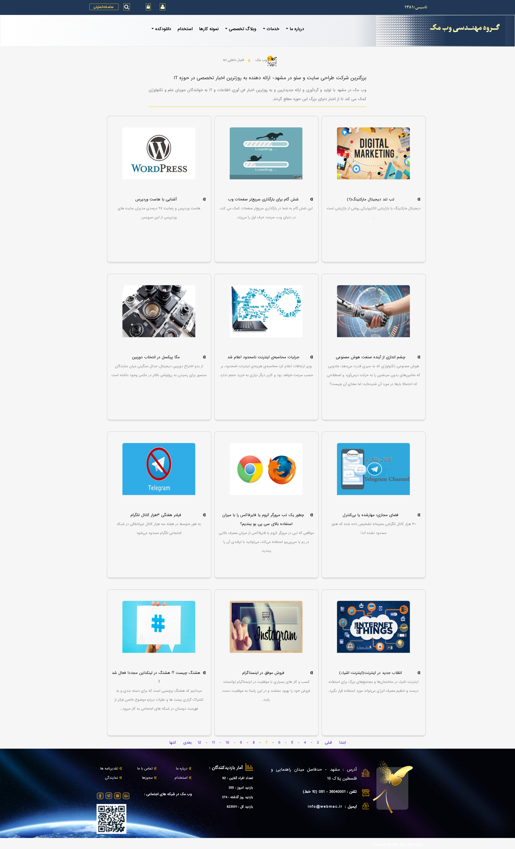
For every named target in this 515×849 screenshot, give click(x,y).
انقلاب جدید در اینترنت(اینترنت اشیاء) (370, 673)
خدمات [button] (273, 29)
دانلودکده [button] (163, 29)
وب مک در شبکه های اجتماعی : (168, 794)
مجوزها (147, 778)
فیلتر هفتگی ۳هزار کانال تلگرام (156, 515)
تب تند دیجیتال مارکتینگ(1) (370, 199)
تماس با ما (145, 769)
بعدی (187, 742)
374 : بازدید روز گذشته (237, 797)
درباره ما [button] (297, 29)
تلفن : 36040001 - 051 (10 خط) (330, 792)
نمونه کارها (208, 29)
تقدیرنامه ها (109, 769)
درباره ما (181, 769)
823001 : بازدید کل (240, 807)
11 (213, 742)
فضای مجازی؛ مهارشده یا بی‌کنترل (370, 515)
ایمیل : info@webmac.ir (332, 806)
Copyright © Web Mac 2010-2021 (398, 845)
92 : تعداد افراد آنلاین (237, 778)
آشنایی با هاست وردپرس (155, 199)
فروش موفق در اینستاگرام (263, 673)
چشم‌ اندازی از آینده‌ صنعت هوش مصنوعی (370, 357)
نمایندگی (111, 778)
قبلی (328, 742)
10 (227, 742)
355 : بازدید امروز (241, 788)
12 (199, 742)
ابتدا (342, 742)
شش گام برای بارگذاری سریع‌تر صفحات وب (263, 199)
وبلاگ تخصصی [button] (242, 29)
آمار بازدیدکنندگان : (226, 768)
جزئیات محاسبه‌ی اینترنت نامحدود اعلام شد (263, 357)
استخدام (185, 29)
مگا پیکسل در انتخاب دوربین (156, 357)
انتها (172, 742)
